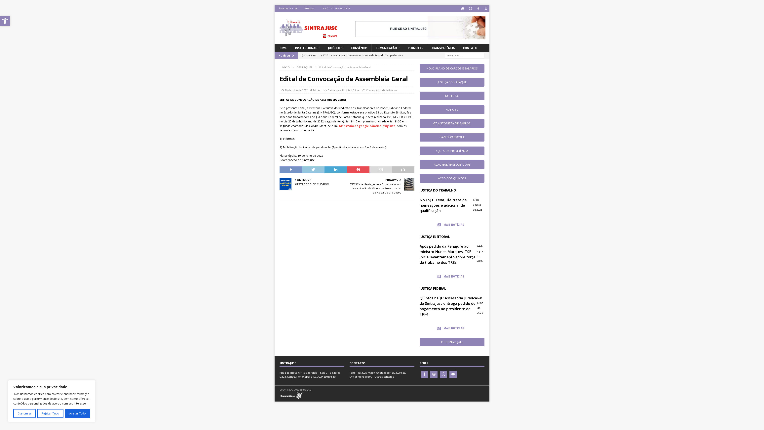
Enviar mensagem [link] (360, 376)
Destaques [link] (334, 90)
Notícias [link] (347, 90)
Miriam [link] (317, 90)
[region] (52, 401)
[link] (5, 21)
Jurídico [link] (334, 48)
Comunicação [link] (386, 48)
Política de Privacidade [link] (336, 8)
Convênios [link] (359, 48)
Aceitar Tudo (77, 413)
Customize (24, 413)
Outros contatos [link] (384, 376)
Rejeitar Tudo (50, 413)
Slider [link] (356, 90)
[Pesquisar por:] (464, 55)
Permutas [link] (415, 48)
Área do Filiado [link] (288, 8)
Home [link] (283, 48)
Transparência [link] (443, 48)
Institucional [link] (306, 48)
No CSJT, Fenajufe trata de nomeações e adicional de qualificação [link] (443, 205)
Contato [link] (470, 48)
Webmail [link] (310, 8)
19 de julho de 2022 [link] (296, 90)
